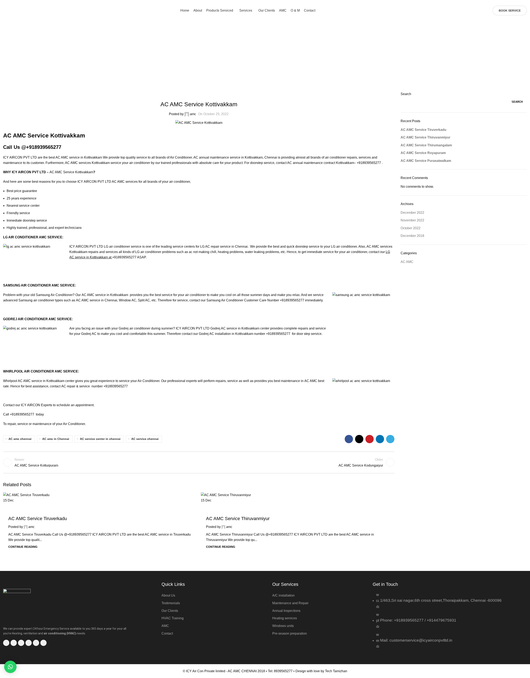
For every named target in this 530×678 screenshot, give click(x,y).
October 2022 (410, 228)
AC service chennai (145, 438)
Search (406, 94)
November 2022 (412, 220)
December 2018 (412, 236)
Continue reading (22, 546)
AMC (165, 626)
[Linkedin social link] (380, 439)
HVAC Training (172, 618)
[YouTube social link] (515, 3)
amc (193, 114)
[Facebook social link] (500, 3)
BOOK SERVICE (510, 10)
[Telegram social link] (390, 439)
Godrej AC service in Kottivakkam (235, 328)
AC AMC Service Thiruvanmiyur (238, 518)
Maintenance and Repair (290, 603)
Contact (167, 633)
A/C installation (283, 595)
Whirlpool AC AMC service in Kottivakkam (34, 381)
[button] (10, 667)
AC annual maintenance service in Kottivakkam (228, 157)
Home (256, 60)
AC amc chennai (19, 438)
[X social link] (505, 3)
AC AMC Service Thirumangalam (426, 145)
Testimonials (170, 603)
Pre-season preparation (289, 633)
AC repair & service (75, 386)
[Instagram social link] (510, 3)
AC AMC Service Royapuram (423, 153)
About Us (168, 595)
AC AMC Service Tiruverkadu (37, 518)
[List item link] (438, 623)
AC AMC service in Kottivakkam (106, 295)
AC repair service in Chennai (226, 246)
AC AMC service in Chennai (96, 300)
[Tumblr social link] (524, 3)
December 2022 (412, 212)
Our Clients (169, 610)
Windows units (283, 626)
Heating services (284, 618)
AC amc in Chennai (55, 438)
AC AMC (271, 60)
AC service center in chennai (100, 438)
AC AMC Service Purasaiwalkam (426, 160)
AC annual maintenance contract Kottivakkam (320, 163)
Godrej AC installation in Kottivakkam (226, 333)
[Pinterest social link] (519, 3)
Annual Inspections (286, 610)
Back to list (199, 462)
